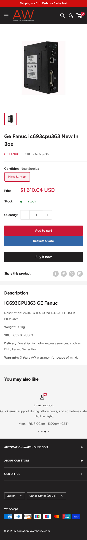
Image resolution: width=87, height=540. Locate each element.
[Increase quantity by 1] (47, 214)
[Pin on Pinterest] (64, 274)
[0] (79, 15)
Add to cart (43, 231)
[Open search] (62, 15)
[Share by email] (80, 274)
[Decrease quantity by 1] (24, 214)
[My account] (71, 15)
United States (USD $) (43, 495)
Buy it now (43, 257)
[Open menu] (6, 15)
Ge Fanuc (11, 154)
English (11, 495)
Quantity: (11, 215)
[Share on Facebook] (56, 274)
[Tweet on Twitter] (72, 274)
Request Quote (43, 241)
